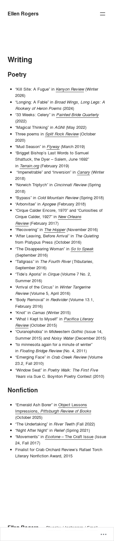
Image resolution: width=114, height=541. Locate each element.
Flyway (53, 146)
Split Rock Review (62, 134)
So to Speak (82, 249)
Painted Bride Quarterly (77, 114)
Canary (83, 172)
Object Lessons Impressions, (53, 408)
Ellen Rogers (23, 13)
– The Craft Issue (69, 436)
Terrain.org (29, 166)
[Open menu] (102, 14)
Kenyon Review (70, 89)
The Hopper (54, 229)
